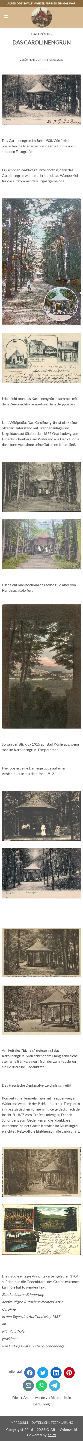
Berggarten (65, 404)
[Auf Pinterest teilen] (69, 1371)
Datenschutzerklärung (52, 1422)
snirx (52, 1435)
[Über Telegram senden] (54, 1384)
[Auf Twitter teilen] (42, 1371)
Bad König (41, 34)
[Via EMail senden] (28, 1384)
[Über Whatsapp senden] (41, 1384)
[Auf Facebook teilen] (29, 1371)
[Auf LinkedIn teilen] (56, 1371)
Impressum (19, 1422)
